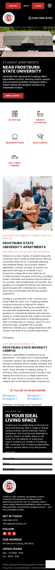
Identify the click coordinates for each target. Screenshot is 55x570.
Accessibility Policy (22, 568)
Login (38, 6)
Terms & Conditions (39, 568)
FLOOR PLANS (14, 465)
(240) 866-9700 (41, 18)
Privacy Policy (8, 568)
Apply (26, 6)
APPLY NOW (12, 95)
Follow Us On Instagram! (29, 390)
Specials (13, 6)
